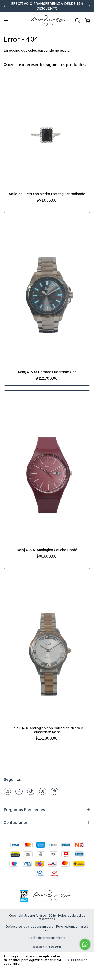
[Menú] (6, 21)
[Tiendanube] (47, 947)
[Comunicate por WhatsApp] (85, 944)
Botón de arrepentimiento (47, 937)
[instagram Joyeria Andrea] (7, 791)
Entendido (79, 960)
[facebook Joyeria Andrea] (19, 791)
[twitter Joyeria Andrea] (42, 791)
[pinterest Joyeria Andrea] (54, 791)
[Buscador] (77, 21)
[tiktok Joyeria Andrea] (30, 791)
